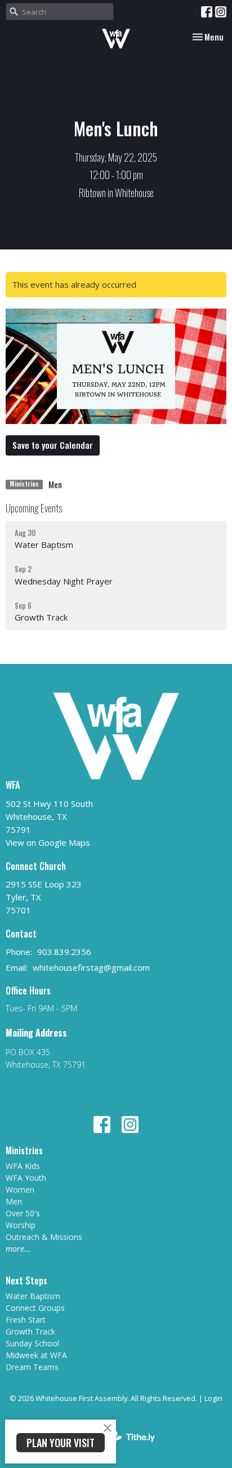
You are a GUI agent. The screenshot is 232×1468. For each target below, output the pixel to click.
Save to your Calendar (52, 445)
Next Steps (26, 1280)
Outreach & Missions (44, 1236)
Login (213, 1398)
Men (55, 484)
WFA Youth (26, 1177)
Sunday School (32, 1343)
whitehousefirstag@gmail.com (91, 967)
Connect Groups (35, 1307)
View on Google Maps (48, 842)
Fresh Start (26, 1319)
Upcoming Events (34, 508)
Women (20, 1189)
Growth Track (30, 1331)
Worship (20, 1225)
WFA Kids (23, 1166)
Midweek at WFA (36, 1355)
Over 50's (23, 1213)
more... (18, 1248)
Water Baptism (33, 1296)
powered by (110, 1446)
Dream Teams (32, 1367)
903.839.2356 (64, 951)
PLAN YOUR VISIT (60, 1442)
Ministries (24, 1150)
